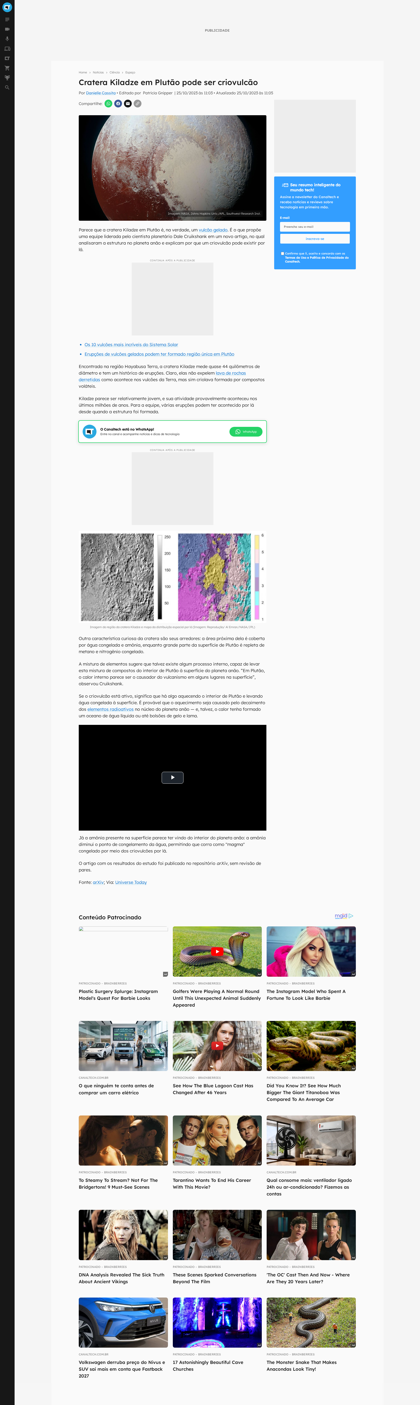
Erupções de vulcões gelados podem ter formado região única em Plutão (159, 354)
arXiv (98, 882)
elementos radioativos (111, 709)
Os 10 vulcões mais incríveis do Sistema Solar (131, 344)
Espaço (130, 72)
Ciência (115, 72)
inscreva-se (315, 239)
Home (83, 72)
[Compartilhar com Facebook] (118, 103)
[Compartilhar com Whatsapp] (108, 103)
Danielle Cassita (101, 92)
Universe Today (131, 882)
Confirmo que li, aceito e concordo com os (317, 257)
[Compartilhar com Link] (137, 103)
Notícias (98, 72)
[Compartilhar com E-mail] (128, 103)
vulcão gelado (213, 230)
